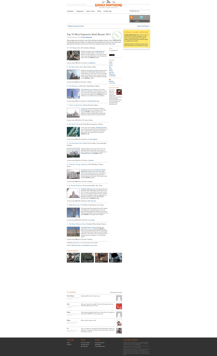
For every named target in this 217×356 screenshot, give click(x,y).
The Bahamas (112, 75)
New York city (91, 201)
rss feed (135, 17)
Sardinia (91, 160)
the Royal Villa (100, 127)
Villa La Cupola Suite (75, 105)
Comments (113, 50)
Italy (110, 67)
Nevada (111, 70)
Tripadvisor (87, 245)
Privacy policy (138, 347)
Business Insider (76, 245)
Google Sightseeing (106, 4)
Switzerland (112, 74)
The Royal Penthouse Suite (77, 224)
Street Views (112, 83)
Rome (90, 120)
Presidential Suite (85, 153)
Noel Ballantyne (87, 37)
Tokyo (89, 82)
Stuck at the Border (143, 26)
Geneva (90, 239)
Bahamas (92, 63)
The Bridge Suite (75, 48)
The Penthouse (73, 86)
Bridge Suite (100, 51)
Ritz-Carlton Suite (93, 72)
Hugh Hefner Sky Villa (76, 205)
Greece (111, 65)
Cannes (90, 181)
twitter (144, 17)
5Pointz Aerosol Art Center (76, 26)
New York (111, 72)
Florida (110, 62)
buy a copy (144, 45)
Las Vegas (91, 220)
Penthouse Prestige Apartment (78, 164)
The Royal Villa (74, 124)
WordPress (138, 344)
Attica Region (93, 139)
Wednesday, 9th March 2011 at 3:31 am (72, 323)
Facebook (137, 21)
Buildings (111, 81)
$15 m (102, 95)
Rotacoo (146, 343)
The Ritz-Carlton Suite (76, 67)
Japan (110, 69)
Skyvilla (85, 210)
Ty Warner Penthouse (75, 185)
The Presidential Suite (76, 143)
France (110, 63)
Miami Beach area (94, 101)
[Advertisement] (87, 30)
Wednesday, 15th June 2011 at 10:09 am (72, 331)
